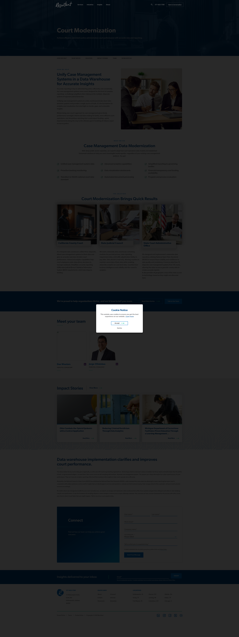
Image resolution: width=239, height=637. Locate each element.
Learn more (130, 317)
